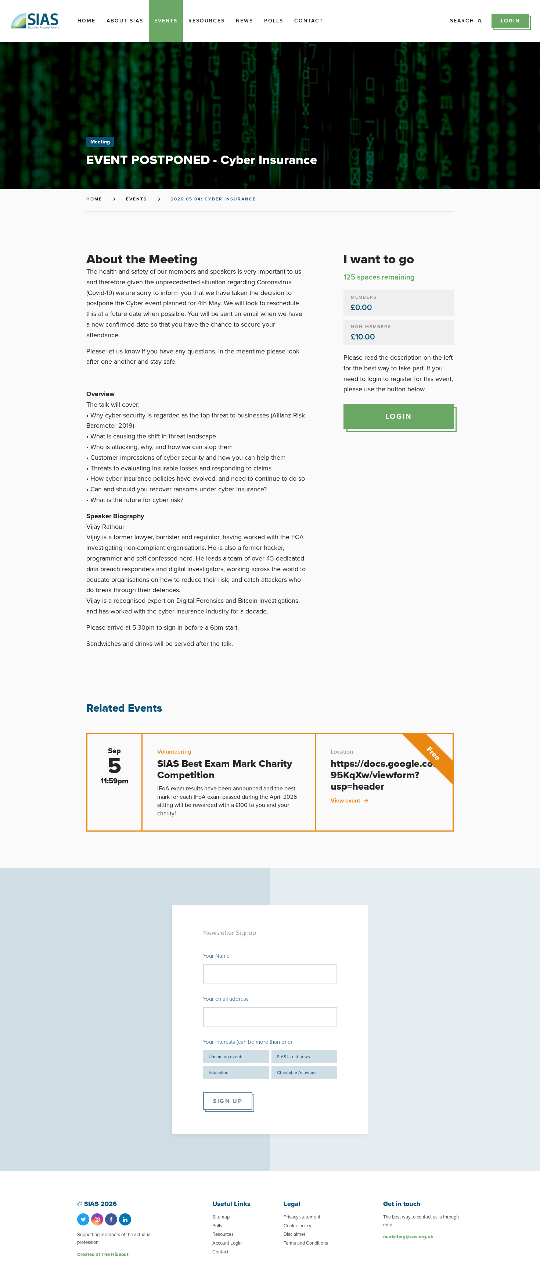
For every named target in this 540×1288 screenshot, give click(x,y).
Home (87, 21)
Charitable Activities (297, 1072)
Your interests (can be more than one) (247, 1042)
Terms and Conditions (306, 1242)
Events (165, 21)
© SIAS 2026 (97, 1204)
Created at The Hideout (103, 1254)
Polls (273, 21)
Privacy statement (302, 1216)
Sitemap (221, 1216)
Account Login (227, 1242)
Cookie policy (297, 1225)
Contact (308, 21)
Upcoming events (226, 1056)
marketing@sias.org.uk (408, 1236)
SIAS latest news (293, 1056)
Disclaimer (294, 1234)
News (244, 21)
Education (218, 1072)
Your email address (226, 999)
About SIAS (125, 21)
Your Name (216, 956)
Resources (206, 21)
